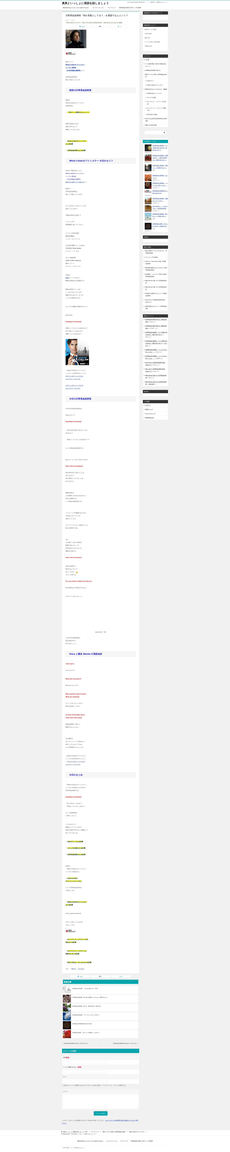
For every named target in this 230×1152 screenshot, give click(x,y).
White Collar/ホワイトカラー (73, 22)
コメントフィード (150, 413)
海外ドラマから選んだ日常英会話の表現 (92, 22)
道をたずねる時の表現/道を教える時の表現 (156, 120)
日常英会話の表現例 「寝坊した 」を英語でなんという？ (160, 168)
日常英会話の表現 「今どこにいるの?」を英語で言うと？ (160, 226)
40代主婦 (151, 384)
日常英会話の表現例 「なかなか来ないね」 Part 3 (85, 988)
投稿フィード (149, 409)
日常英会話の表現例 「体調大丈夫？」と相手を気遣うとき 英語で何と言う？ (160, 158)
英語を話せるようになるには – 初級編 (156, 89)
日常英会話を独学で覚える (152, 70)
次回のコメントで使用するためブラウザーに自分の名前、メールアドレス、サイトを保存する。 (95, 1085)
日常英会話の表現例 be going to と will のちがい (125, 1043)
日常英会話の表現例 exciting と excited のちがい (76, 1043)
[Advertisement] (100, 618)
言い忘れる (81, 969)
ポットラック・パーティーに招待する (156, 109)
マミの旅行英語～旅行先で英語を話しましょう (156, 65)
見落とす (73, 969)
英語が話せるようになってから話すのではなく (76, 7)
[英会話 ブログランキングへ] (70, 53)
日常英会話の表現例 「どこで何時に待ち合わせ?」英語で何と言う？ (160, 148)
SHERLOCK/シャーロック (154, 93)
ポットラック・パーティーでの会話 (156, 103)
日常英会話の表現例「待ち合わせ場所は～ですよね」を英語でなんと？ (90, 997)
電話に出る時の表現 (151, 125)
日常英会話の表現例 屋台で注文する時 (82, 1023)
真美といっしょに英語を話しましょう (85, 3)
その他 (147, 59)
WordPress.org (149, 417)
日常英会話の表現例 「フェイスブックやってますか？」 (86, 1015)
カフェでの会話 (151, 97)
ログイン (147, 405)
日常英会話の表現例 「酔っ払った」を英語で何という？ (160, 216)
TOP (75, 1131)
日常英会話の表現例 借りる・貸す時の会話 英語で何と (86, 1006)
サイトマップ (111, 7)
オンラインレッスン (98, 7)
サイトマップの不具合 (151, 257)
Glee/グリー (150, 81)
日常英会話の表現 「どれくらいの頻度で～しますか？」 (86, 1032)
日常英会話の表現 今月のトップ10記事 (130, 7)
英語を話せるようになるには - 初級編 (113, 22)
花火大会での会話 (152, 114)
